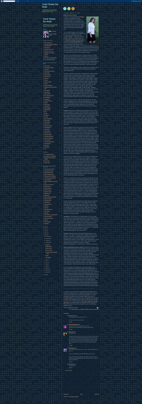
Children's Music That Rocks (50, 176)
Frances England (47, 81)
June (47, 262)
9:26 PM (70, 367)
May (46, 264)
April (46, 266)
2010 (45, 228)
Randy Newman (48, 248)
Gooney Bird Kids (47, 179)
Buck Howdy (46, 99)
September (48, 242)
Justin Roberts (47, 122)
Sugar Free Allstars (48, 134)
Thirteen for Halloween (48, 138)
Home (81, 394)
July (46, 260)
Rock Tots (46, 207)
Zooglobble (46, 223)
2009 (45, 230)
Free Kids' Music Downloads (50, 177)
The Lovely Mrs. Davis (48, 218)
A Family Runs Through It (49, 168)
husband (86, 309)
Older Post (97, 394)
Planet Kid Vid (47, 202)
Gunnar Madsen (47, 107)
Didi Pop (46, 80)
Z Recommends (47, 221)
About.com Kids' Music (48, 170)
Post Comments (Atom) (73, 396)
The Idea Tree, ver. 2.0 (48, 49)
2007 (45, 234)
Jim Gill (45, 83)
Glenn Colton (46, 72)
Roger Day (46, 78)
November (48, 238)
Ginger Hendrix (47, 93)
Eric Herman (71, 348)
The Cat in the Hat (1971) (49, 71)
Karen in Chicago (47, 189)
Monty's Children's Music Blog (50, 196)
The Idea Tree (47, 47)
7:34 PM (70, 321)
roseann (95, 309)
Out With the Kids (47, 200)
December (48, 236)
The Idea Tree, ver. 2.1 (48, 51)
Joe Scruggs (46, 129)
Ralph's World (47, 120)
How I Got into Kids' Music (49, 59)
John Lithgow (47, 106)
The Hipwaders (47, 97)
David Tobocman (47, 139)
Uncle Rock (46, 145)
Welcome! (46, 55)
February (47, 270)
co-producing (81, 309)
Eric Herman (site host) (49, 95)
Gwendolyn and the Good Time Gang (75, 39)
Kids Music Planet (47, 191)
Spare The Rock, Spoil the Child (50, 214)
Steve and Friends (48, 216)
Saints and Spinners (73, 324)
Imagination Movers (48, 100)
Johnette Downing (47, 188)
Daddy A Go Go (47, 76)
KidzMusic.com (47, 193)
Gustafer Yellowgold (48, 85)
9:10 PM (70, 345)
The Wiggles (46, 146)
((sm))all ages (47, 211)
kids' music (91, 309)
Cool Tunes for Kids (49, 20)
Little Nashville (47, 109)
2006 (45, 274)
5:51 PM (70, 361)
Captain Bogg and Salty (49, 67)
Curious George (47, 74)
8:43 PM (70, 329)
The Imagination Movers (49, 154)
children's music (75, 309)
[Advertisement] (76, 382)
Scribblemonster (47, 127)
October (47, 240)
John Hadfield (47, 90)
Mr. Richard (46, 115)
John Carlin (46, 69)
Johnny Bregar (47, 65)
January (47, 272)
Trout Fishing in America (49, 141)
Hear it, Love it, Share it (49, 184)
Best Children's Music (48, 172)
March (47, 268)
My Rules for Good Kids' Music (50, 57)
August (47, 244)
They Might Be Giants (48, 136)
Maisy (45, 111)
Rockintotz (46, 205)
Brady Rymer (47, 123)
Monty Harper (47, 92)
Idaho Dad (71, 331)
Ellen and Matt (76, 41)
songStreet (46, 212)
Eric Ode (46, 116)
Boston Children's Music (49, 174)
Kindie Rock (46, 195)
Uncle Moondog (47, 143)
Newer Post (66, 394)
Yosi (45, 148)
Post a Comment (68, 370)
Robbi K (82, 16)
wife (98, 309)
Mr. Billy (45, 113)
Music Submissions (48, 42)
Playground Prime (47, 204)
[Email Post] (97, 307)
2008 (45, 232)
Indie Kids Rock (47, 186)
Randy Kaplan (47, 104)
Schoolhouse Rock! (48, 125)
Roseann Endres (48, 250)
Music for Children (48, 198)
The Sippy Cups (47, 132)
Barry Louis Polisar (48, 118)
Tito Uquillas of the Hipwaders (50, 155)
